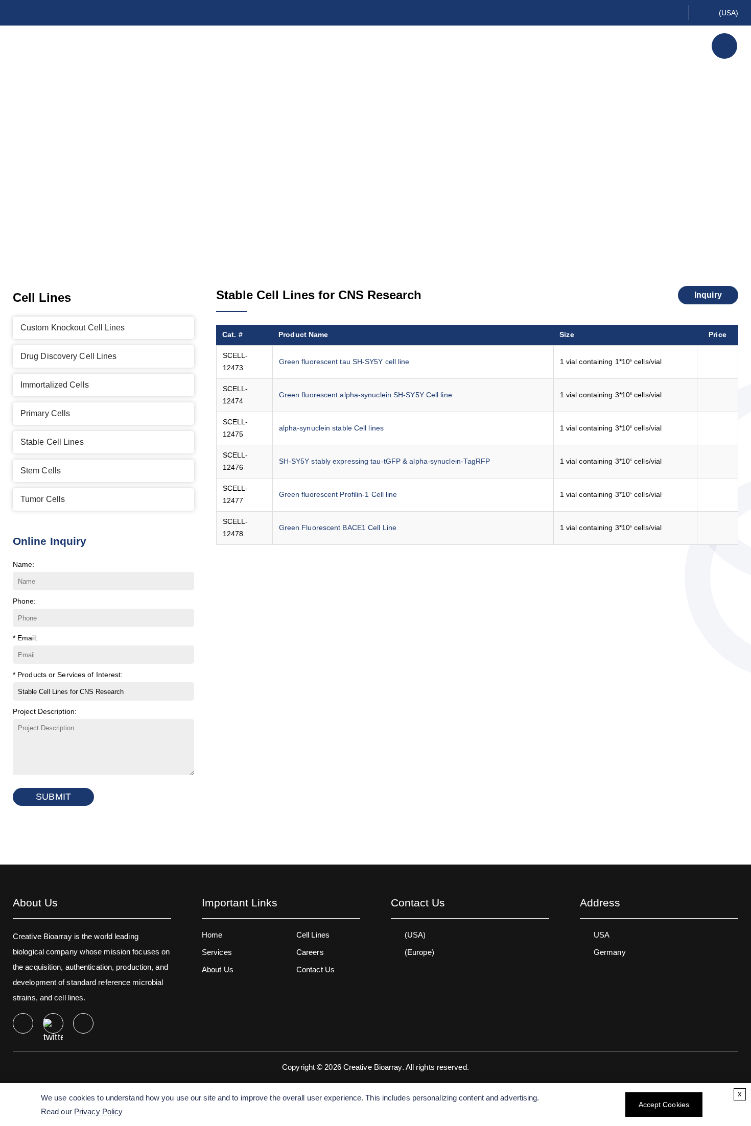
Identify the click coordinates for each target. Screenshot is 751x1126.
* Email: (25, 638)
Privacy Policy (98, 1111)
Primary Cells (45, 413)
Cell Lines (549, 46)
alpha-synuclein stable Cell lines (331, 428)
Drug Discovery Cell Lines (68, 356)
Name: (24, 564)
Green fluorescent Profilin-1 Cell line (338, 494)
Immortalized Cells (54, 384)
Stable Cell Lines (340, 163)
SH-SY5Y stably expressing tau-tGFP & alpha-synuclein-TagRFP (384, 461)
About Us (482, 46)
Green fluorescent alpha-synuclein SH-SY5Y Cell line (365, 395)
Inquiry (708, 295)
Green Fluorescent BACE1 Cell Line (337, 528)
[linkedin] (83, 1023)
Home (228, 163)
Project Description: (45, 711)
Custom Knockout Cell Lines (72, 327)
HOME (427, 46)
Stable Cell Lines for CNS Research (461, 163)
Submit (53, 797)
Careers (310, 952)
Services (615, 46)
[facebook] (23, 1023)
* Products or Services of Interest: (68, 674)
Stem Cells (40, 470)
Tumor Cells (42, 499)
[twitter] (53, 1023)
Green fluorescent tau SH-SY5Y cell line (344, 362)
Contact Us (315, 969)
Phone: (24, 601)
